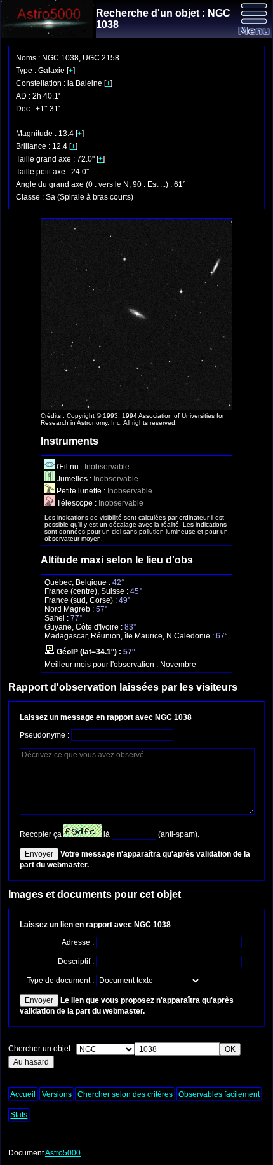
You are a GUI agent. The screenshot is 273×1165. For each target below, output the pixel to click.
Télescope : (76, 503)
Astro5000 (63, 1152)
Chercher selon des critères (125, 1094)
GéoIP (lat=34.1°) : (89, 651)
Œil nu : (69, 466)
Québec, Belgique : (78, 582)
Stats (18, 1114)
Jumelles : (74, 478)
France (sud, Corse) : (81, 600)
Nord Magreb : (70, 609)
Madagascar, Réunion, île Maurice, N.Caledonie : (130, 635)
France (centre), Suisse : (87, 591)
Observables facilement (219, 1094)
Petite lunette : (81, 490)
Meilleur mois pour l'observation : (102, 664)
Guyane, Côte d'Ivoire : (84, 627)
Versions (57, 1094)
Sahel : (57, 618)
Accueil (23, 1094)
